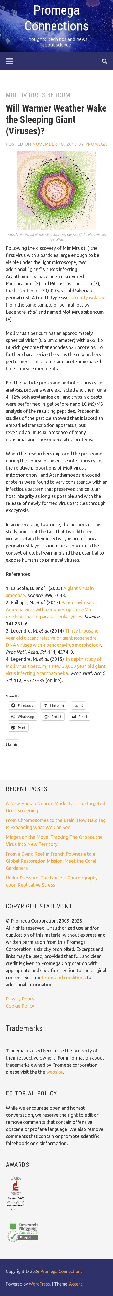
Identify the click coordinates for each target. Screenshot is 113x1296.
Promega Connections (61, 1271)
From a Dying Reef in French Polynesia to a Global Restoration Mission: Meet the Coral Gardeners (51, 861)
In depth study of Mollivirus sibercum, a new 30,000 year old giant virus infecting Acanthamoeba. (56, 666)
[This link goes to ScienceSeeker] (15, 1210)
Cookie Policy (20, 1005)
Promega (96, 144)
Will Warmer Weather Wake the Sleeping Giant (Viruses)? (56, 119)
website (54, 1071)
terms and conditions (64, 977)
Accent (75, 1284)
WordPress (39, 1284)
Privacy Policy (20, 998)
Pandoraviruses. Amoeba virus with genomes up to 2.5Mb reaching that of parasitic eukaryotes (50, 609)
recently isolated (88, 297)
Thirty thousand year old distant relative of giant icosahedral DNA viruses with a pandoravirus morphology (53, 637)
